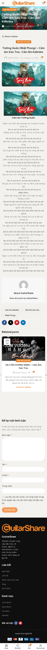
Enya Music (6, 607)
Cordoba (5, 611)
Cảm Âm (6, 10)
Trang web (7, 486)
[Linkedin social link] (23, 322)
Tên (4, 464)
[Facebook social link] (4, 322)
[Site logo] (23, 3)
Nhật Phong (10, 315)
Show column (11, 36)
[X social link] (10, 322)
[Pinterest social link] (16, 322)
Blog (4, 584)
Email (5, 475)
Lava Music (6, 602)
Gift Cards (6, 588)
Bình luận (7, 435)
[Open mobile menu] (3, 3)
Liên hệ (5, 576)
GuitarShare (10, 26)
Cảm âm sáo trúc (32, 310)
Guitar (13, 10)
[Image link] (23, 528)
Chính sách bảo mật (10, 580)
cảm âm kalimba (12, 310)
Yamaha (5, 615)
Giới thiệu (6, 571)
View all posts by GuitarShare (23, 298)
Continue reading (23, 387)
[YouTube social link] (20, 623)
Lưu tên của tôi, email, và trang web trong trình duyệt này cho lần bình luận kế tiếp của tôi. (23, 500)
